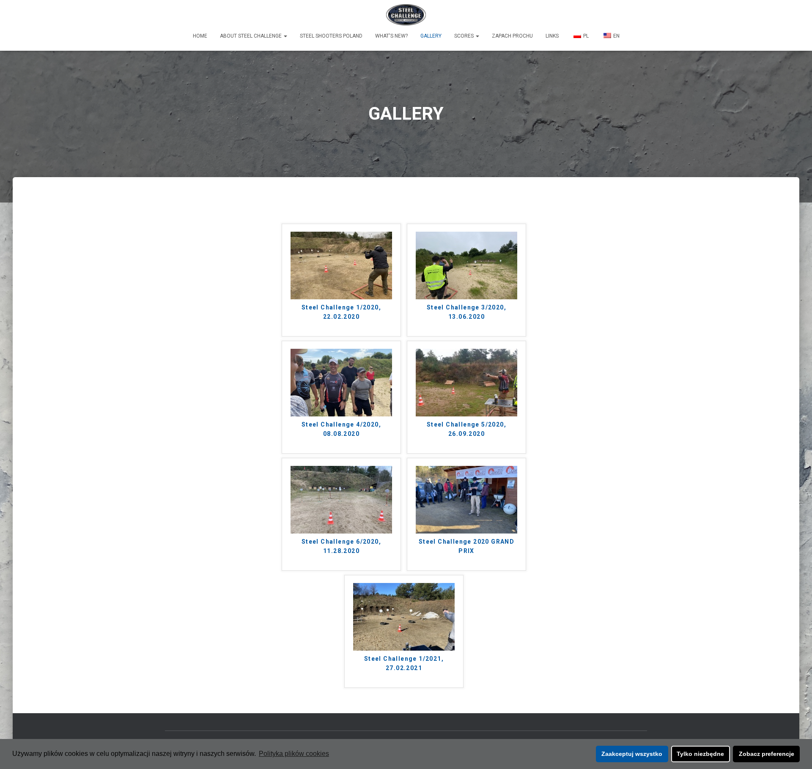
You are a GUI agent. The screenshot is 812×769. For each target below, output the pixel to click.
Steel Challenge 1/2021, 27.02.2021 (404, 663)
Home (200, 36)
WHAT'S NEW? (391, 36)
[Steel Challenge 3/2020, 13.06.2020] (466, 264)
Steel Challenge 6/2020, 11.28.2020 (341, 546)
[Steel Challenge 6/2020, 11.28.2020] (341, 499)
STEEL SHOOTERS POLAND (331, 36)
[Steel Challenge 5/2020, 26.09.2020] (466, 382)
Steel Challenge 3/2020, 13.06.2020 (466, 312)
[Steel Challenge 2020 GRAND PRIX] (466, 499)
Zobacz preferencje (766, 753)
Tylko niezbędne (700, 753)
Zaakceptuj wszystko (631, 753)
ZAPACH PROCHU (512, 36)
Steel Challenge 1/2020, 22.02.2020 (341, 312)
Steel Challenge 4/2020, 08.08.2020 (341, 429)
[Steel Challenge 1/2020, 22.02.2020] (341, 264)
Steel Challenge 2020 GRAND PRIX (466, 546)
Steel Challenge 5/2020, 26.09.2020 (466, 429)
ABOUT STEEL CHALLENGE (251, 36)
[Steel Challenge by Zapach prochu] (406, 14)
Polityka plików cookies (294, 753)
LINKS (552, 36)
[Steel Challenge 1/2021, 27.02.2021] (404, 616)
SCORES (464, 36)
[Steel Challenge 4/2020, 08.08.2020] (341, 382)
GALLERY (431, 36)
